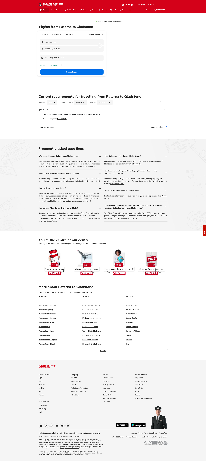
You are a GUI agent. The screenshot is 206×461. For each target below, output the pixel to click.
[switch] (60, 66)
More (130, 10)
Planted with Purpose (78, 391)
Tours (94, 10)
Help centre (139, 378)
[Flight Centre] (47, 366)
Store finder (139, 388)
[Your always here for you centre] (151, 263)
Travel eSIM (107, 395)
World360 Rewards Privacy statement (154, 437)
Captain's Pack (108, 378)
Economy (68, 34)
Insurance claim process (143, 398)
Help (150, 5)
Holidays (56, 10)
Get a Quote (140, 5)
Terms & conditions (150, 433)
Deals (115, 10)
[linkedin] (57, 426)
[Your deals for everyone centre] (87, 263)
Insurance (106, 388)
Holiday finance (108, 384)
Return (44, 34)
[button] (103, 351)
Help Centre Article (93, 181)
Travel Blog (42, 409)
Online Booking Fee (74, 444)
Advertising (75, 395)
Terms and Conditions (45, 441)
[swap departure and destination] (100, 45)
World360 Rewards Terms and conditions (126, 437)
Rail (40, 398)
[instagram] (46, 426)
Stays (85, 10)
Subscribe (106, 402)
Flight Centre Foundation (79, 388)
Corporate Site (76, 381)
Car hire (41, 388)
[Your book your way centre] (54, 263)
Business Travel (44, 402)
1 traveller (55, 34)
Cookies (138, 395)
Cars (123, 10)
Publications (43, 405)
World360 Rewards (109, 398)
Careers (73, 384)
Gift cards (106, 381)
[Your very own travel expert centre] (119, 263)
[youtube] (62, 426)
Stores (148, 10)
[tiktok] (51, 426)
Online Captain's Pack (110, 391)
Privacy (137, 391)
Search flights (71, 72)
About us (74, 378)
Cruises (104, 10)
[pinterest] (67, 426)
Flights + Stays (72, 10)
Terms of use (163, 433)
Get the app (129, 5)
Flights (44, 10)
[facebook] (41, 426)
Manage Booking (141, 381)
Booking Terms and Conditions (69, 448)
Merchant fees (84, 446)
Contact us (139, 384)
